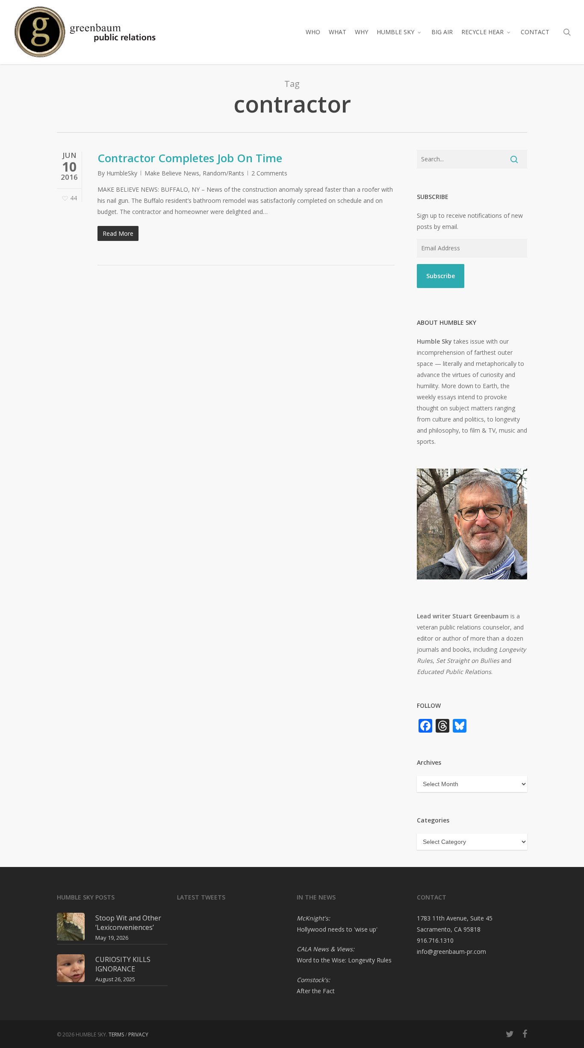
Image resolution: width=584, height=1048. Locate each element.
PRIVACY (138, 1034)
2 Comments (269, 173)
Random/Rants (223, 173)
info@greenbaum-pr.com (451, 951)
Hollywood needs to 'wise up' (337, 929)
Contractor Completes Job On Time (189, 158)
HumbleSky (121, 173)
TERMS (116, 1034)
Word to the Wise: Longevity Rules (344, 960)
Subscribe (440, 276)
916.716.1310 (435, 940)
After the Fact (316, 991)
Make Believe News (172, 173)
